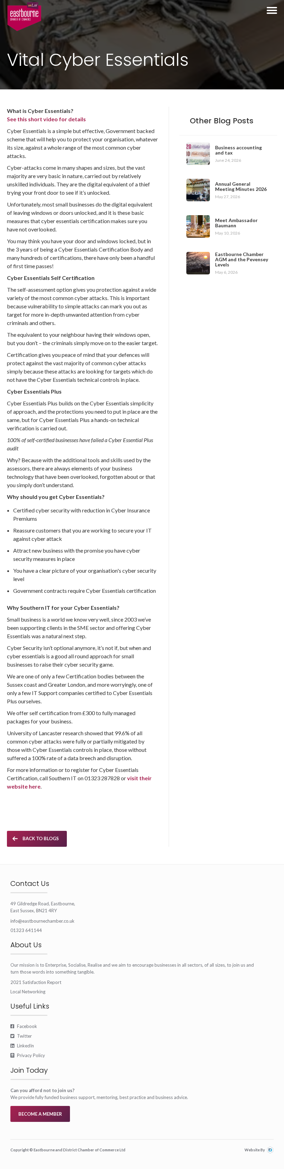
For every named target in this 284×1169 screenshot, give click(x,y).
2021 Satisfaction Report (35, 982)
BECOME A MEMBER (40, 1114)
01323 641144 (26, 930)
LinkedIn (22, 1045)
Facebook (23, 1026)
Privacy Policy (27, 1055)
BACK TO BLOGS (41, 838)
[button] (272, 10)
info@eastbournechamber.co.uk (42, 921)
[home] (24, 17)
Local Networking (27, 991)
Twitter (21, 1036)
